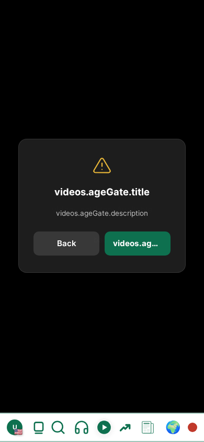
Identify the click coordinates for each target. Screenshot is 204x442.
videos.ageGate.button (142, 243)
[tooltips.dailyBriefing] (81, 427)
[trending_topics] (124, 427)
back (66, 243)
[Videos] (104, 427)
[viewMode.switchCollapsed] (38, 427)
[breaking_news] (192, 427)
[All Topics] (148, 427)
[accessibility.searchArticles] (60, 427)
